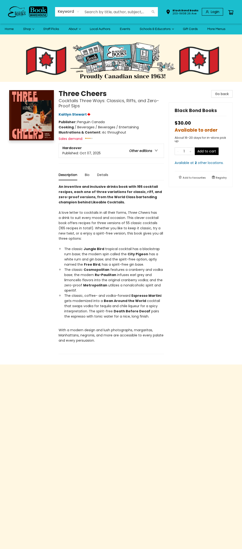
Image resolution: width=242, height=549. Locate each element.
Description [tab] (68, 174)
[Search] (153, 12)
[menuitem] (9, 29)
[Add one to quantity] (190, 151)
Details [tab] (102, 174)
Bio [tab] (87, 174)
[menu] (121, 29)
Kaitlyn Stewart (73, 114)
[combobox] (68, 11)
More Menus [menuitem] (216, 29)
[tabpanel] (111, 269)
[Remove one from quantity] (178, 151)
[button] (182, 12)
